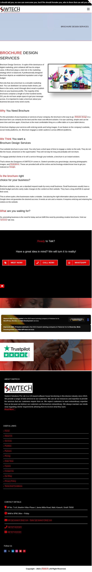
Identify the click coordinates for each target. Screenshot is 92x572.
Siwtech (45, 569)
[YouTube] (20, 551)
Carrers (8, 466)
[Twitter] (9, 551)
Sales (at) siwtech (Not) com (41, 520)
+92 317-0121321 (15, 527)
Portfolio (8, 446)
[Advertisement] (46, 280)
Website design (81, 117)
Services (8, 441)
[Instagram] (16, 551)
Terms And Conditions (13, 486)
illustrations (14, 164)
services (3, 220)
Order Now (9, 461)
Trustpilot (3, 362)
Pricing (7, 456)
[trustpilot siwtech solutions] (17, 343)
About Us (8, 436)
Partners (8, 451)
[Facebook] (5, 551)
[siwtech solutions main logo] (10, 6)
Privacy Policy (10, 481)
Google (12, 167)
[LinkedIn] (13, 551)
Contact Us (9, 471)
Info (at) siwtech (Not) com (17, 520)
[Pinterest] (24, 551)
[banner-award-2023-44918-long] (46, 316)
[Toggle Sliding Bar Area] (90, 2)
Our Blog (8, 476)
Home (7, 431)
